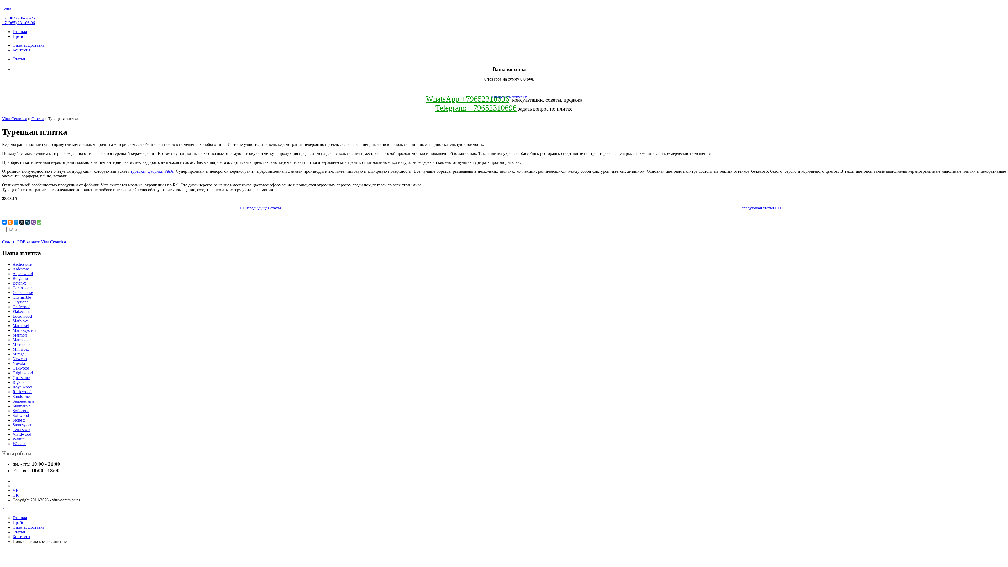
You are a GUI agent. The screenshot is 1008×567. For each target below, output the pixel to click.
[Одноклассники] (10, 222)
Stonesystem (23, 425)
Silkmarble (21, 406)
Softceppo (21, 410)
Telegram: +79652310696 (476, 107)
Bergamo (20, 278)
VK (16, 490)
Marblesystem (24, 330)
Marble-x (20, 321)
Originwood (23, 373)
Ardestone (21, 269)
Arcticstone (22, 264)
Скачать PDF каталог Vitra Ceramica (34, 242)
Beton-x (19, 283)
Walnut (18, 439)
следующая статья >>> (762, 208)
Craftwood (21, 306)
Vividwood (22, 434)
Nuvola (19, 363)
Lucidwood (22, 316)
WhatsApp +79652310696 (467, 98)
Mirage (18, 354)
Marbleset (21, 325)
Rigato (18, 382)
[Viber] (33, 222)
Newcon (20, 358)
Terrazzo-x (21, 429)
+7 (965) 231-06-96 (18, 22)
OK (16, 495)
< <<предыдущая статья (260, 208)
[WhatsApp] (39, 222)
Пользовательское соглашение (40, 541)
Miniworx (21, 349)
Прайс (18, 36)
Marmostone (23, 340)
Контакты (21, 50)
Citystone (20, 302)
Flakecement (23, 311)
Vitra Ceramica (14, 119)
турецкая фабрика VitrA (152, 171)
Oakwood (21, 368)
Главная (20, 31)
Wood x (19, 444)
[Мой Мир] (16, 222)
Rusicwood (22, 392)
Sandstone (21, 396)
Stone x (19, 420)
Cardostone (22, 288)
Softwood (21, 415)
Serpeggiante (23, 401)
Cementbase (23, 292)
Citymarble (22, 297)
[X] (21, 222)
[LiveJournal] (27, 222)
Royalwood (22, 387)
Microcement (23, 344)
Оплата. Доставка (28, 45)
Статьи (19, 59)
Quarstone (21, 377)
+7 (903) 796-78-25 (18, 18)
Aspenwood (23, 273)
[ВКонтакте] (4, 222)
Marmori (20, 335)
